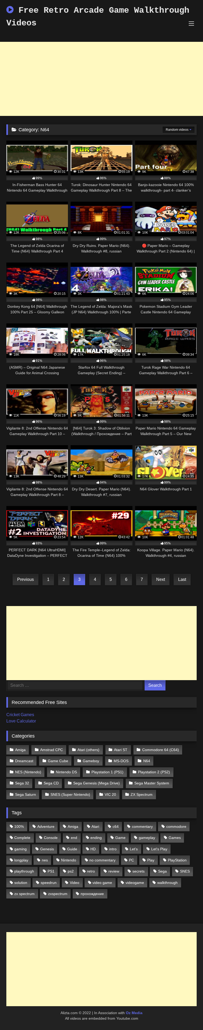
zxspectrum (57, 894)
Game (120, 837)
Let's (134, 849)
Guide (72, 849)
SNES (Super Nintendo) (70, 794)
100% (19, 826)
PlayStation (177, 860)
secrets (138, 871)
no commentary (102, 860)
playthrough (24, 871)
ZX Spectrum (142, 794)
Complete (22, 837)
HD (93, 849)
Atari (95, 826)
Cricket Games (20, 714)
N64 (146, 761)
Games (175, 837)
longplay (21, 860)
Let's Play (159, 849)
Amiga (20, 750)
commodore (176, 826)
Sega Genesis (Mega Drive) (96, 783)
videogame (135, 882)
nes (45, 860)
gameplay (147, 837)
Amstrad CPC (51, 750)
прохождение (92, 894)
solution (20, 882)
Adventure (45, 826)
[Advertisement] (101, 79)
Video (74, 882)
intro (113, 849)
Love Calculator (21, 721)
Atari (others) (88, 750)
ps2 (71, 871)
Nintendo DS (66, 772)
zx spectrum (24, 894)
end (74, 837)
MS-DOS (121, 761)
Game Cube (58, 761)
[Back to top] (186, 1014)
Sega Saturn (25, 794)
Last (182, 579)
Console (51, 837)
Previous (25, 579)
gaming (20, 849)
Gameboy (91, 761)
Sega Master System (151, 783)
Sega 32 (22, 783)
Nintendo (68, 860)
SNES (185, 871)
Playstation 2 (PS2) (154, 772)
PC (131, 860)
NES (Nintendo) (28, 772)
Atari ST (120, 750)
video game (102, 882)
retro (91, 871)
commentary (142, 826)
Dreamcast (24, 761)
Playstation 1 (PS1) (107, 772)
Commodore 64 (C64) (160, 750)
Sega (162, 871)
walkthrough (167, 882)
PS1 (51, 871)
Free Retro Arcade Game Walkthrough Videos (97, 17)
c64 (116, 826)
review (113, 871)
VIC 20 (110, 794)
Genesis (47, 849)
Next (160, 579)
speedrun (49, 882)
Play (150, 860)
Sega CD (51, 783)
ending (96, 837)
